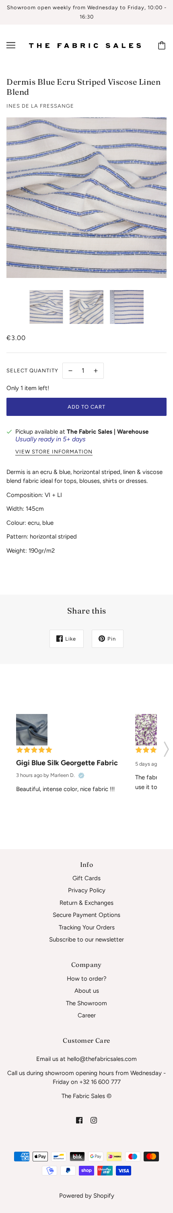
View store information (54, 452)
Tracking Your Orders (87, 927)
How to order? (87, 978)
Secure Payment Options (86, 915)
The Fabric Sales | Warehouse (107, 431)
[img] (79, 1119)
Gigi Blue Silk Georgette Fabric (67, 762)
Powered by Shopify (86, 1195)
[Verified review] (81, 775)
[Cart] (163, 45)
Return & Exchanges (86, 902)
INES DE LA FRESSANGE (40, 106)
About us (86, 990)
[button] (166, 746)
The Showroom (86, 1003)
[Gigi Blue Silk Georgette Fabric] (31, 729)
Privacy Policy (86, 890)
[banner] (85, 45)
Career (87, 1015)
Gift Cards (86, 878)
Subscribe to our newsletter (86, 939)
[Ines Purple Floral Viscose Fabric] (151, 729)
